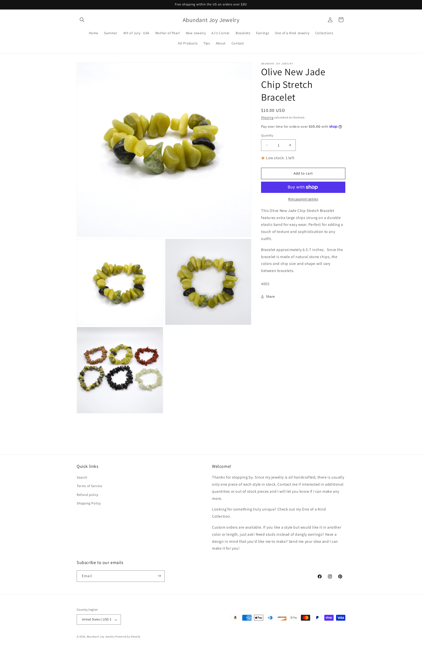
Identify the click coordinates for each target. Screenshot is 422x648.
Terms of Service (89, 486)
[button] (82, 19)
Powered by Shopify (127, 636)
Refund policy (87, 494)
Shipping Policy (89, 503)
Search (82, 477)
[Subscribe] (159, 576)
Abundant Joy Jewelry (101, 636)
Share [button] (270, 296)
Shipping (267, 117)
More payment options (303, 199)
